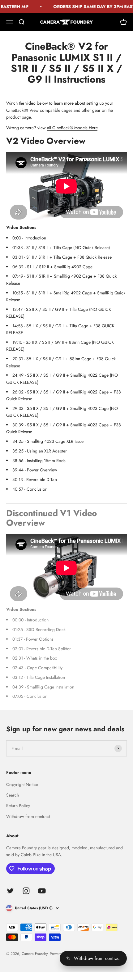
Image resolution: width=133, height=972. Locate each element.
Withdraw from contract (28, 816)
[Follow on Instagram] (26, 891)
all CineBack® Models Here (72, 128)
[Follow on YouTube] (42, 891)
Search (12, 795)
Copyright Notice (22, 784)
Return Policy (18, 805)
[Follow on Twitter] (10, 891)
